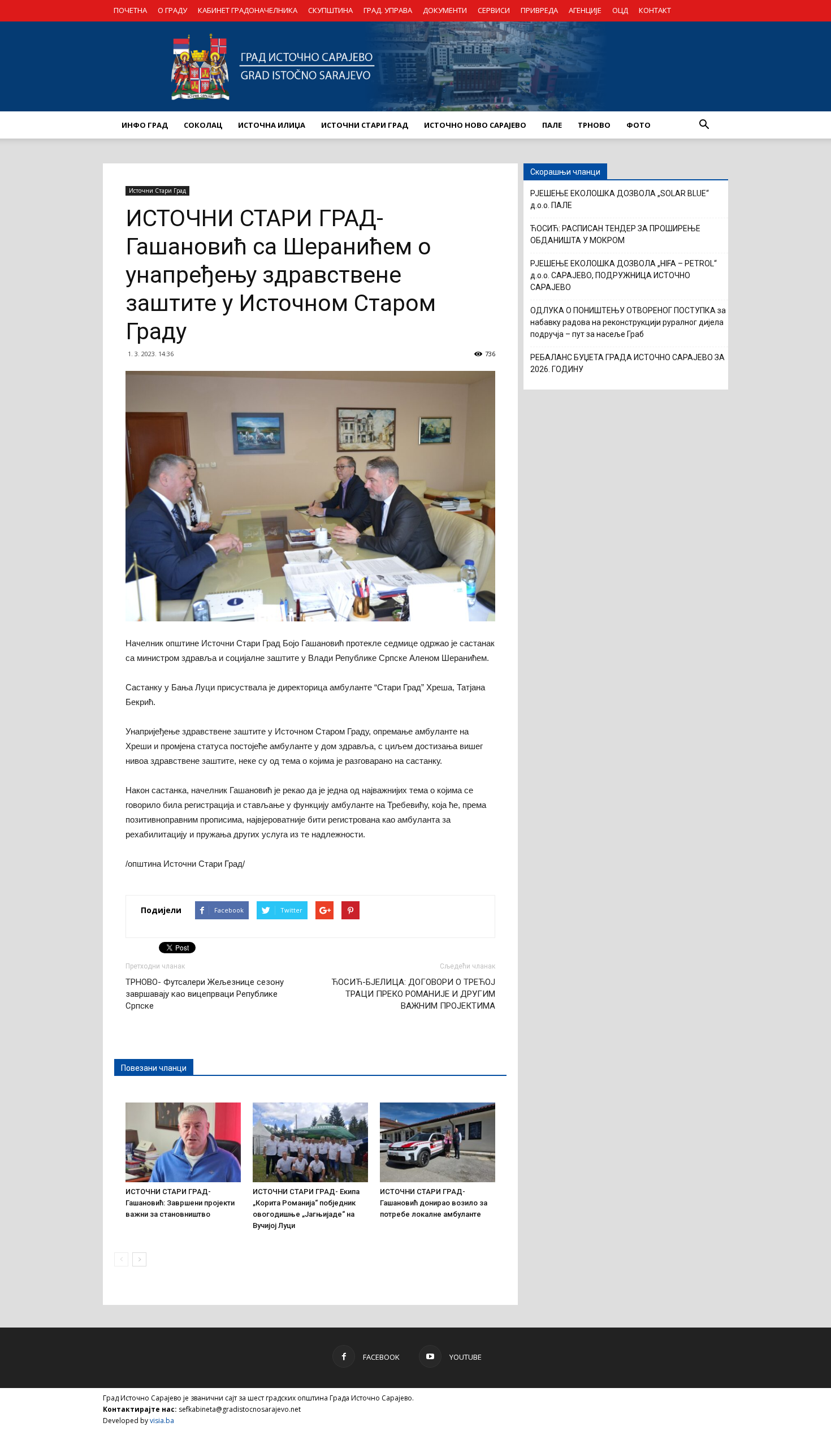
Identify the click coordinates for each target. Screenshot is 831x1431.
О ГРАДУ (172, 10)
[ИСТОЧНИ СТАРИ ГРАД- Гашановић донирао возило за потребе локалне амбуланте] (437, 1142)
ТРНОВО (594, 125)
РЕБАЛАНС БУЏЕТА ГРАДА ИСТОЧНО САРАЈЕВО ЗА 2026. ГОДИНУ (627, 363)
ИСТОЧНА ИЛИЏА (271, 125)
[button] (703, 125)
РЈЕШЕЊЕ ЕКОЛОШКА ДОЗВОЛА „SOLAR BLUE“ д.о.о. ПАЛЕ (619, 199)
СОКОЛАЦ (203, 125)
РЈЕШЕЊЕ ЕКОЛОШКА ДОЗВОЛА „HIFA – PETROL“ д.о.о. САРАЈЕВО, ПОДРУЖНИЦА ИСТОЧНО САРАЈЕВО (623, 275)
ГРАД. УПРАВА (387, 10)
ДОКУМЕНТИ (445, 10)
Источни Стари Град (157, 190)
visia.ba (162, 1420)
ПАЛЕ (552, 125)
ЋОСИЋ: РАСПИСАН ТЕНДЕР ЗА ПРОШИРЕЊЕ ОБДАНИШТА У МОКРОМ (615, 234)
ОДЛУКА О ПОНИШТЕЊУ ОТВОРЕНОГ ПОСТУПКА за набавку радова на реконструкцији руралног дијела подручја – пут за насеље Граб (628, 322)
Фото (638, 125)
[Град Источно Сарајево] (415, 66)
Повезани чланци (154, 1068)
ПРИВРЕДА (539, 10)
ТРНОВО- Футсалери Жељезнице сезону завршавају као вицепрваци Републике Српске (204, 994)
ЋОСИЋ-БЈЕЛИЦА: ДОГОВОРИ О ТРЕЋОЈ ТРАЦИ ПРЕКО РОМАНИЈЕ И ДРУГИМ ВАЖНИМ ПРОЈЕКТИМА (413, 994)
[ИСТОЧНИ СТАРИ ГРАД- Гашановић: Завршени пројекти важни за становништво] (183, 1142)
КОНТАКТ (655, 10)
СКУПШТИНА (330, 10)
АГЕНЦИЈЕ (585, 10)
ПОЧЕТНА (130, 10)
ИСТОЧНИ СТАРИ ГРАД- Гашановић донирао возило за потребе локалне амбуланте (433, 1202)
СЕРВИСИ (494, 10)
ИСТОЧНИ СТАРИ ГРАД (364, 125)
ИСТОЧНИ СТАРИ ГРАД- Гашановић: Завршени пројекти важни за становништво (180, 1202)
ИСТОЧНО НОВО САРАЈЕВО (475, 125)
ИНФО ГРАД (145, 125)
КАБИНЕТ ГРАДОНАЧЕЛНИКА (247, 10)
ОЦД (620, 10)
